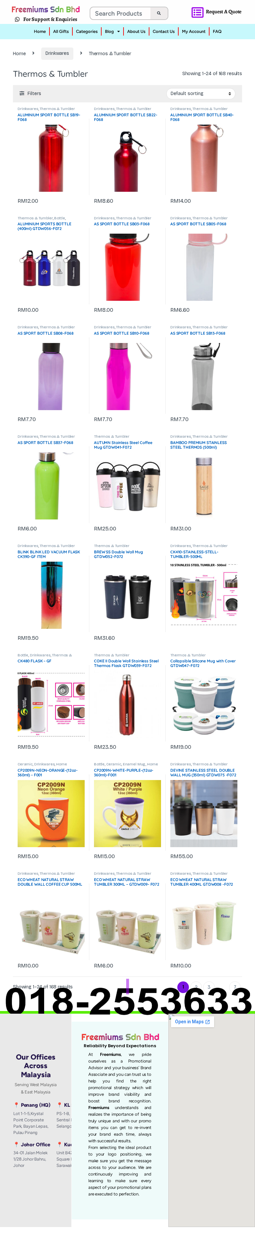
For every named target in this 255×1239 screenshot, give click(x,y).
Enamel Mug (134, 764)
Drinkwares (57, 53)
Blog (109, 31)
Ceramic (25, 764)
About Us (136, 31)
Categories (87, 31)
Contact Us (164, 31)
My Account (194, 31)
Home (40, 31)
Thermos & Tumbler (57, 109)
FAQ (217, 31)
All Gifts (61, 31)
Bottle (59, 218)
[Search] (159, 13)
